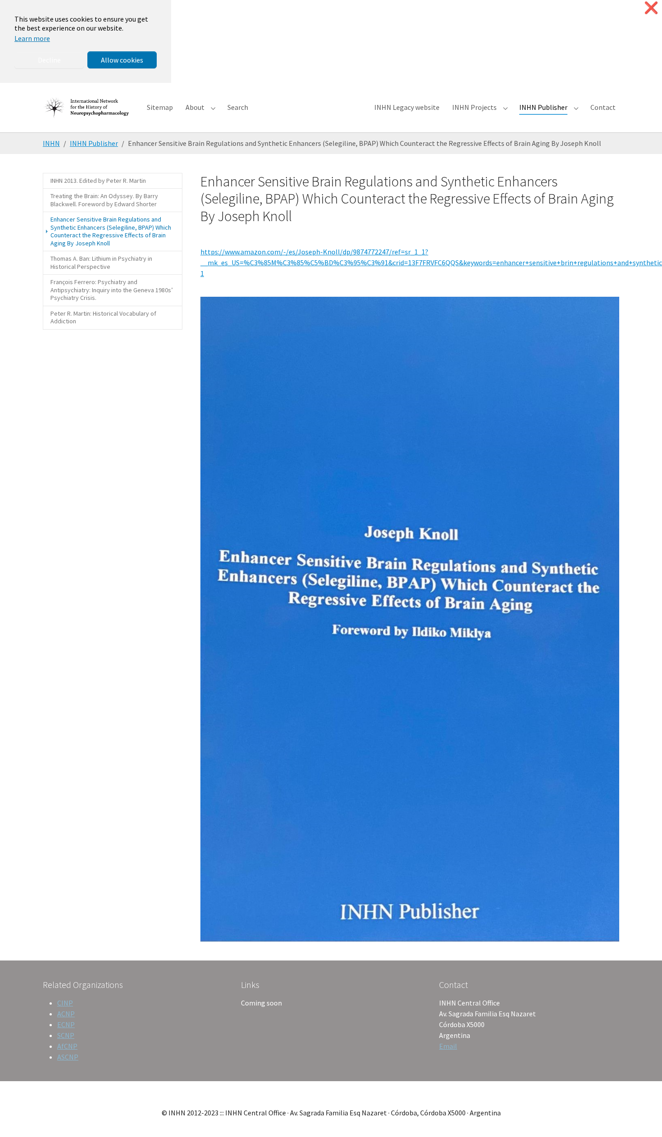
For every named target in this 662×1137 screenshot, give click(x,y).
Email (448, 1046)
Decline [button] (49, 59)
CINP (65, 1002)
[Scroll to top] (642, 1117)
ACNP (66, 1013)
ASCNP (67, 1056)
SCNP (65, 1035)
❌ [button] (651, 8)
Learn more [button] (32, 38)
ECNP (66, 1024)
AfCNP (67, 1046)
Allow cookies (122, 59)
